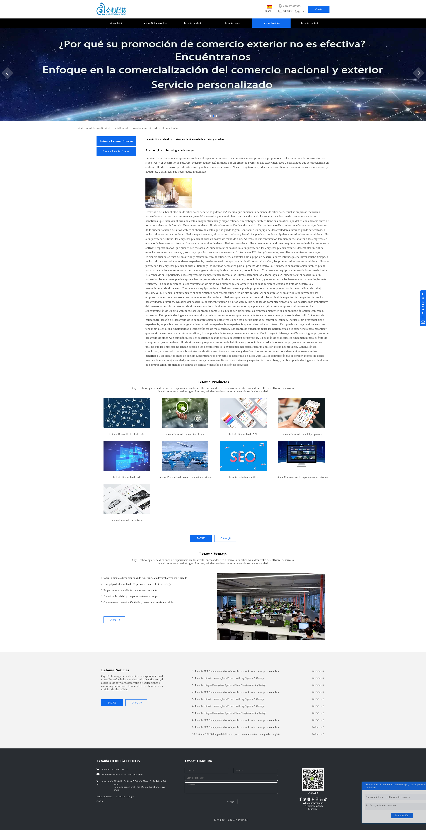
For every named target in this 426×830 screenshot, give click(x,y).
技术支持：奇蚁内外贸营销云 (231, 820)
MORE (201, 538)
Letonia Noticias (271, 23)
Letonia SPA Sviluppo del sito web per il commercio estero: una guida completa (235, 671)
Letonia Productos (193, 23)
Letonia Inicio (115, 23)
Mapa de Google (125, 796)
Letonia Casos (232, 23)
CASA (100, 801)
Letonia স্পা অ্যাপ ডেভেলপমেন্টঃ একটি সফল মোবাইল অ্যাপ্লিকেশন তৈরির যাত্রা (228, 678)
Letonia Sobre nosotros (155, 23)
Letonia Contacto (310, 23)
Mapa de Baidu (104, 796)
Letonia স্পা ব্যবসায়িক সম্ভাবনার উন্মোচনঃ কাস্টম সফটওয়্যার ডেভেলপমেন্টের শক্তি (229, 685)
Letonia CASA (84, 128)
